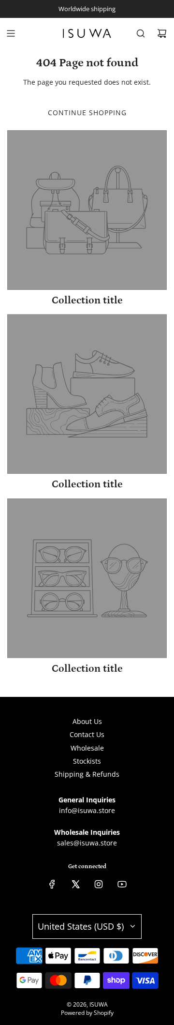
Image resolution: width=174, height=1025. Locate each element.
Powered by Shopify (87, 1013)
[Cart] (162, 33)
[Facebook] (52, 884)
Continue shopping (87, 112)
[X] (75, 884)
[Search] (140, 33)
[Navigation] (10, 33)
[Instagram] (98, 884)
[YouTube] (121, 884)
